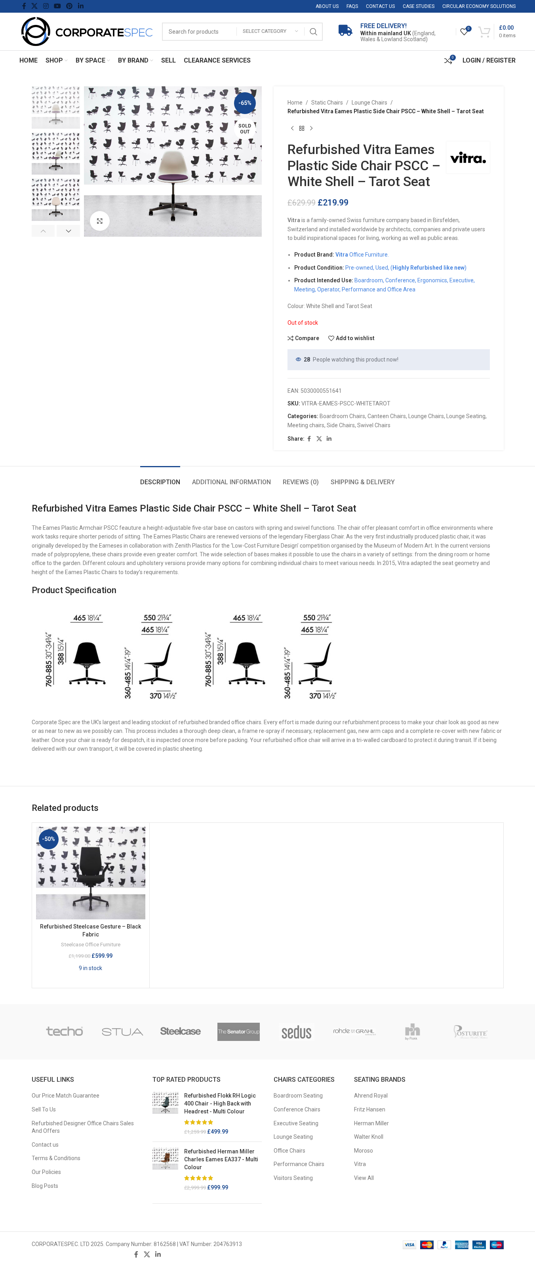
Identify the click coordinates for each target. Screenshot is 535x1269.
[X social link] (34, 6)
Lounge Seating (465, 416)
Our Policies (46, 1172)
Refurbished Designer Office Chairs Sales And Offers (83, 1127)
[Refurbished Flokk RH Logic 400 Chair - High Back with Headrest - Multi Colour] (165, 1114)
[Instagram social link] (45, 6)
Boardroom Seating (298, 1095)
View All (364, 1178)
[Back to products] (302, 128)
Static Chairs (327, 102)
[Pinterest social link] (69, 6)
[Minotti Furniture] (355, 1032)
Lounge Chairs (369, 102)
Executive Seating (296, 1123)
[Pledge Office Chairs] (65, 1032)
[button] (43, 231)
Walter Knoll (368, 1137)
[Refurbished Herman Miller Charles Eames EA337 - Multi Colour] (165, 1169)
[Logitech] (413, 1032)
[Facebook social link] (24, 6)
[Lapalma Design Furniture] (471, 1032)
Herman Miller (371, 1123)
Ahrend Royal (371, 1095)
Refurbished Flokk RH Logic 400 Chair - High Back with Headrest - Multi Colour (220, 1103)
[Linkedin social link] (80, 6)
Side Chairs (341, 425)
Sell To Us (44, 1109)
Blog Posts (45, 1186)
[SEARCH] (314, 32)
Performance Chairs (299, 1164)
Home (295, 102)
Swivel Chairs (373, 425)
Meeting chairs (305, 425)
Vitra (360, 1164)
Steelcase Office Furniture (90, 944)
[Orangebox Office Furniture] (122, 1032)
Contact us (45, 1145)
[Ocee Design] (181, 1032)
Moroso (363, 1150)
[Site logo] (86, 31)
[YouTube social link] (57, 6)
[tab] (160, 478)
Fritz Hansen (369, 1109)
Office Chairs (289, 1150)
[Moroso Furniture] (297, 1032)
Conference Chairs (297, 1109)
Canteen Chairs (386, 416)
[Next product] (311, 128)
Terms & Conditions (56, 1158)
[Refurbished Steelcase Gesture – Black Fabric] (91, 873)
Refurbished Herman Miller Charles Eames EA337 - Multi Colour (221, 1159)
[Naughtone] (238, 1032)
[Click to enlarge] (100, 221)
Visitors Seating (293, 1178)
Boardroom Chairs (342, 416)
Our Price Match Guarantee (65, 1095)
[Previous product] (292, 128)
